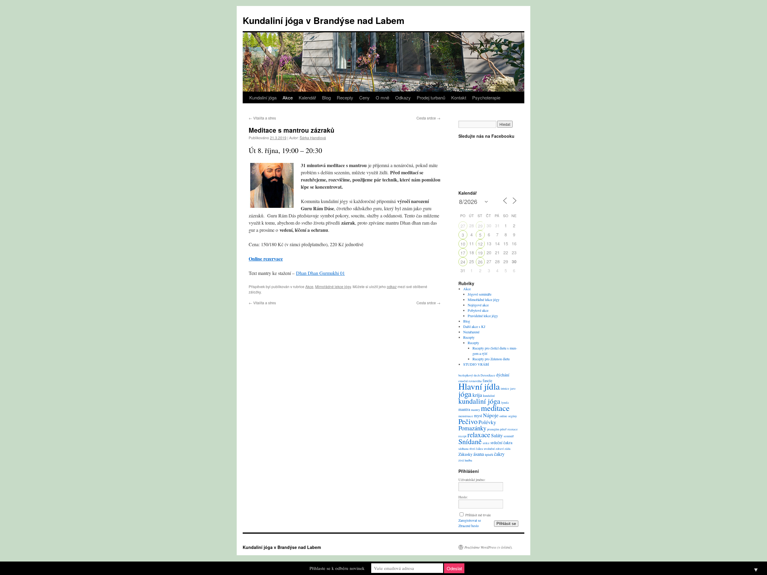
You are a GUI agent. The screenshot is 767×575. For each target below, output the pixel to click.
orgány (512, 416)
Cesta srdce (428, 117)
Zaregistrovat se (469, 520)
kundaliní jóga (479, 401)
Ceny (364, 97)
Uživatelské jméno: (471, 479)
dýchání (502, 375)
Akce (288, 97)
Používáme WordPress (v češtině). (488, 547)
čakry (499, 454)
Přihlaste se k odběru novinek (337, 568)
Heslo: (463, 496)
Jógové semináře (479, 294)
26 (480, 262)
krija (477, 394)
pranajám (493, 429)
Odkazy (403, 97)
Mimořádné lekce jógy (333, 286)
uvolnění (489, 449)
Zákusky (465, 454)
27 (462, 226)
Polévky (487, 422)
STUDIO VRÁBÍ (476, 364)
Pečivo (468, 421)
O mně (382, 97)
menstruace (465, 416)
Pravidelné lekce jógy (483, 315)
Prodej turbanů (431, 97)
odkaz (392, 286)
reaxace (513, 429)
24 (462, 262)
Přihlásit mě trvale (478, 514)
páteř (503, 429)
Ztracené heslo (468, 525)
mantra (464, 409)
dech (477, 375)
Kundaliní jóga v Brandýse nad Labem (323, 20)
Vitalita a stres (262, 117)
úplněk (489, 455)
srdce (486, 443)
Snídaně (470, 441)
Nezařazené (471, 331)
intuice (505, 388)
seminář (509, 436)
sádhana (463, 449)
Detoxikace (488, 375)
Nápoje (491, 415)
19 (480, 253)
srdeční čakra (501, 442)
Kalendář (307, 97)
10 (462, 244)
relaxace (478, 434)
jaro (512, 388)
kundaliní (489, 396)
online (503, 416)
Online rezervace (266, 258)
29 (480, 226)
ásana (478, 454)
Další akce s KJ (474, 326)
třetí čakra (476, 449)
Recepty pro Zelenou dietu (491, 358)
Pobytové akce (478, 310)
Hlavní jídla (479, 386)
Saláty (497, 435)
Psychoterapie (486, 97)
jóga (465, 394)
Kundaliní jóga (263, 97)
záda (508, 449)
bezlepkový (465, 375)
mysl (478, 415)
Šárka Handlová (313, 137)
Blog (326, 97)
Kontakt (458, 97)
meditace (495, 407)
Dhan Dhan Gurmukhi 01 (320, 273)
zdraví (500, 449)
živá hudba (465, 460)
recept (462, 436)
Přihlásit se (506, 523)
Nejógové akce (478, 304)
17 (462, 253)
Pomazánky (472, 428)
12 (480, 244)
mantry (475, 410)
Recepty (345, 97)
